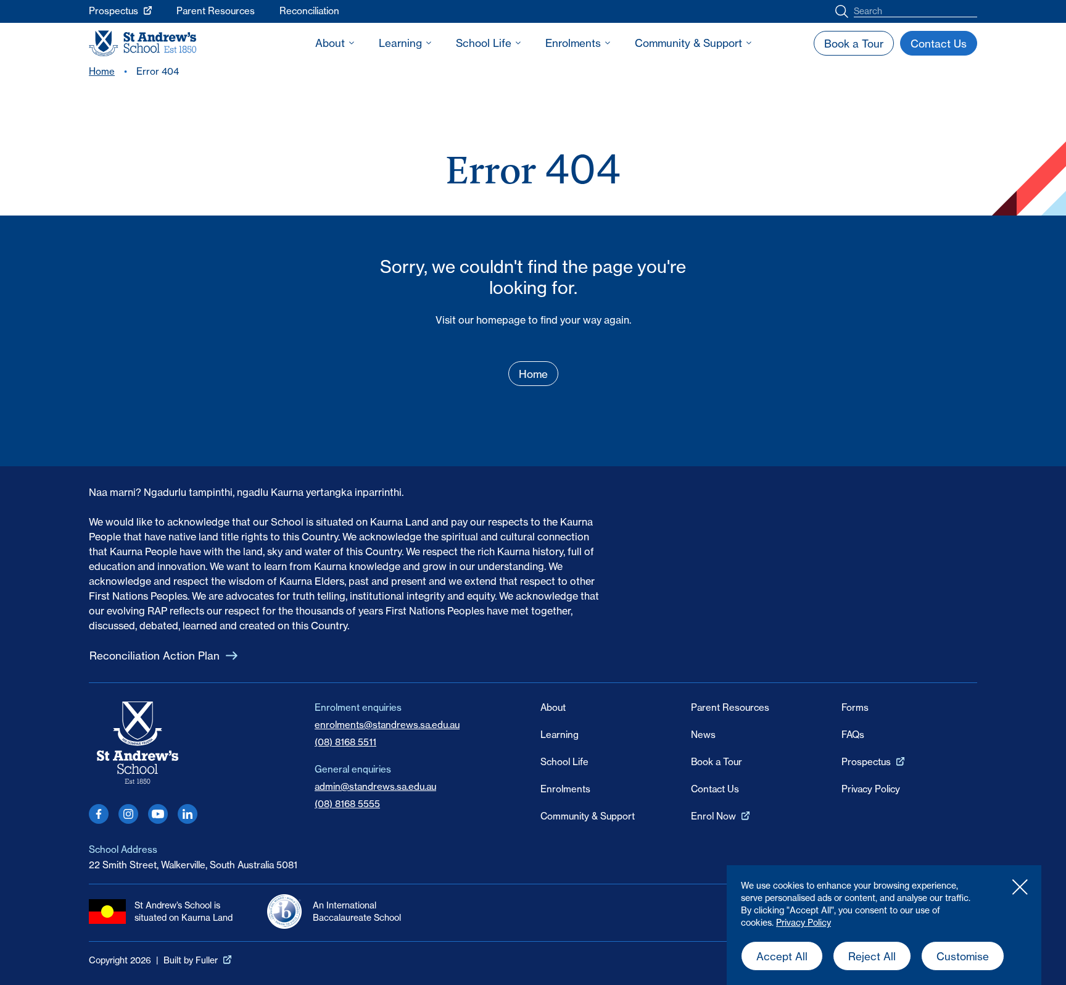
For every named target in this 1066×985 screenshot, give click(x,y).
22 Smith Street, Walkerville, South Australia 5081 (193, 865)
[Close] (1019, 886)
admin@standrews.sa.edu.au (375, 786)
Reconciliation (309, 11)
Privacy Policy (803, 922)
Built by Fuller (190, 960)
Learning (400, 42)
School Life (483, 42)
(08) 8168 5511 (345, 742)
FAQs (852, 734)
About (330, 42)
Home (102, 71)
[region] (884, 925)
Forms (855, 707)
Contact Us (715, 789)
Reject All (872, 956)
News (703, 734)
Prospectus (113, 11)
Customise (962, 956)
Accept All (782, 956)
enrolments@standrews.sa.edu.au (387, 725)
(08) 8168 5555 (347, 804)
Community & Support (688, 42)
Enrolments (573, 42)
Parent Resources (215, 11)
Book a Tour (716, 762)
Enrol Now (713, 816)
